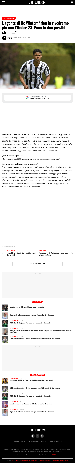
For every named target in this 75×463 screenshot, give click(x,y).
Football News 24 (45, 460)
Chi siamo (44, 441)
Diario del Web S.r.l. (52, 455)
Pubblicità (16, 441)
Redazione (12, 39)
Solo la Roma (64, 460)
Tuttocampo (55, 460)
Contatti (23, 441)
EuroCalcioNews (25, 460)
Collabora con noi (34, 441)
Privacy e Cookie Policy (55, 441)
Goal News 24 (35, 460)
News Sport (15, 460)
